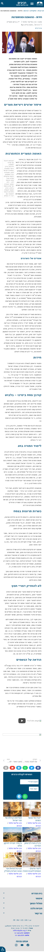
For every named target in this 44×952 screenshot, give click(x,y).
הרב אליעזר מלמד (22, 5)
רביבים (22, 3)
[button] (32, 3)
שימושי (39, 898)
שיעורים (33, 10)
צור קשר (38, 913)
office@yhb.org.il (20, 930)
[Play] (22, 720)
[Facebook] (28, 945)
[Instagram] (16, 945)
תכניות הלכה (36, 908)
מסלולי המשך (36, 903)
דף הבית (41, 10)
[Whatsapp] (25, 796)
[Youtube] (22, 945)
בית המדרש (37, 893)
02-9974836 (18, 933)
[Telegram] (19, 796)
